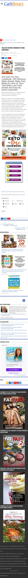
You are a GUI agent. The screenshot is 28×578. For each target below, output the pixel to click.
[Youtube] (18, 383)
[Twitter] (12, 383)
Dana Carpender (21, 194)
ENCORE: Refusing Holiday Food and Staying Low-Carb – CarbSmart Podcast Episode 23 (13, 325)
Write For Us (13, 548)
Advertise (8, 548)
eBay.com (21, 553)
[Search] (24, 300)
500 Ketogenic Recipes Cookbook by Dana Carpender (10, 224)
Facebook (3, 315)
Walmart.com (8, 556)
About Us (23, 546)
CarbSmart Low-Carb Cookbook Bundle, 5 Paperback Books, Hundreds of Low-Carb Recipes (12, 251)
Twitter (8, 315)
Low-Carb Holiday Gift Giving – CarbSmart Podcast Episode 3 (14, 336)
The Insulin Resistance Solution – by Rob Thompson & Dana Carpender (12, 290)
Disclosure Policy (4, 546)
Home (2, 42)
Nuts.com (2, 556)
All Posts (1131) (4, 337)
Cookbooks (8, 53)
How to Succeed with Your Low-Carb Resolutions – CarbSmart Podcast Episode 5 (11, 328)
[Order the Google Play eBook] (14, 179)
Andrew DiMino (6, 52)
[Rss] (7, 383)
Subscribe (19, 548)
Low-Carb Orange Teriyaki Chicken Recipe (11, 40)
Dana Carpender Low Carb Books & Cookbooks (14, 191)
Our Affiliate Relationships (14, 546)
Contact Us (2, 548)
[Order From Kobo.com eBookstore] (14, 175)
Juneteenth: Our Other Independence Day (20, 228)
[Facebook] (10, 383)
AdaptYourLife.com (16, 556)
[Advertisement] (14, 22)
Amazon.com (15, 553)
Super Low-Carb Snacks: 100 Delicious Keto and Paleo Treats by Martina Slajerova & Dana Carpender (14, 271)
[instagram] (20, 383)
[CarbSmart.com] (14, 4)
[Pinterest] (15, 383)
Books (6, 42)
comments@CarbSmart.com (7, 314)
